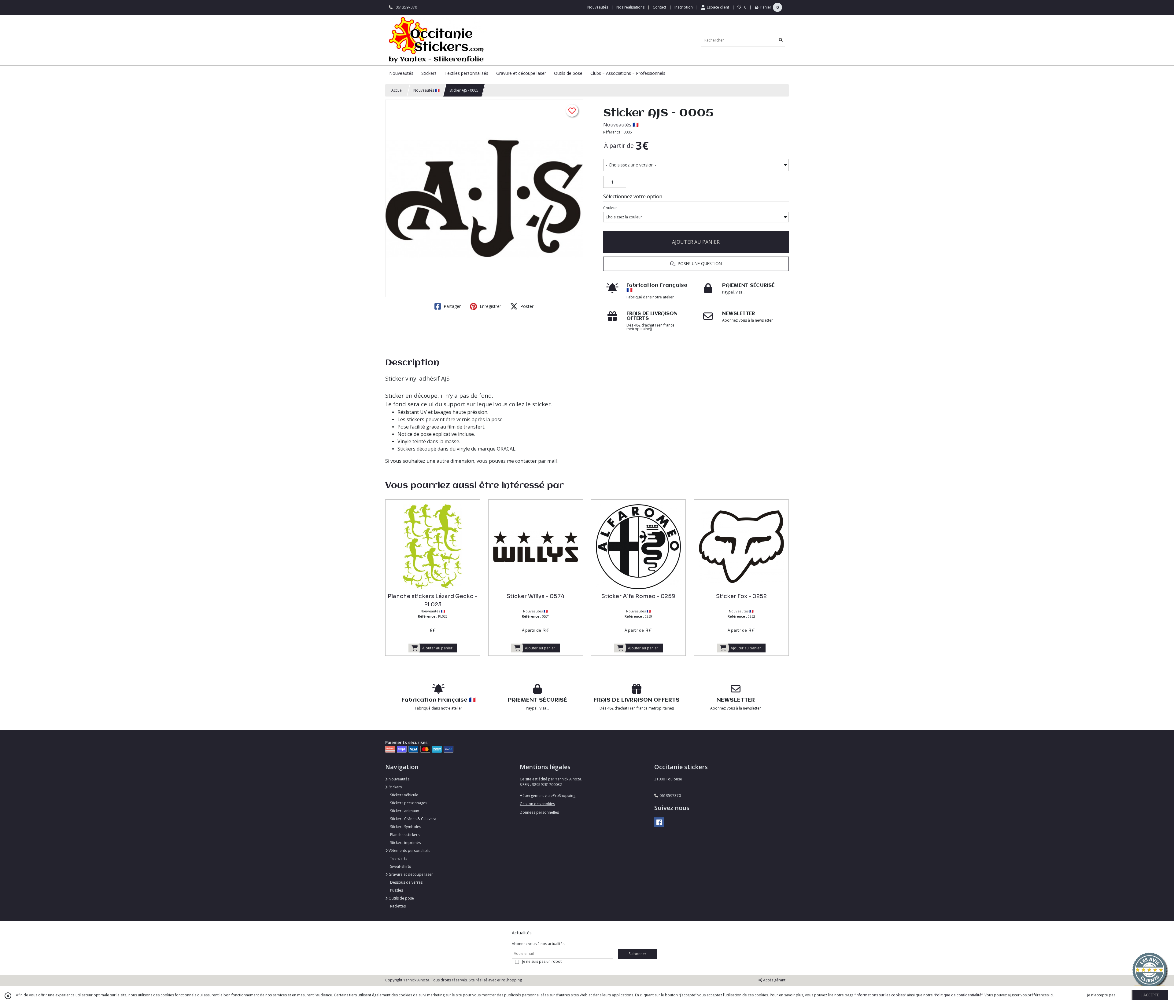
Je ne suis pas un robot (542, 961)
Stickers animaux (404, 810)
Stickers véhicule (404, 795)
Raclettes (398, 906)
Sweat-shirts (400, 866)
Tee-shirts (398, 858)
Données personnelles (539, 812)
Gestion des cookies (537, 803)
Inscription (683, 7)
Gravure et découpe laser (410, 874)
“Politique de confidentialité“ (958, 995)
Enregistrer (489, 306)
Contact (659, 7)
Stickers (395, 787)
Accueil (397, 90)
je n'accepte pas (1101, 995)
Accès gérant (773, 980)
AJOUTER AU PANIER (696, 242)
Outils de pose (401, 898)
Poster (526, 306)
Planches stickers (404, 834)
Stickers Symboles (405, 826)
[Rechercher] (781, 40)
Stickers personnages (408, 802)
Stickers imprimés (405, 842)
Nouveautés (398, 779)
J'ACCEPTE (1150, 995)
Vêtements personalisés (409, 850)
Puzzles (396, 890)
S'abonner (637, 953)
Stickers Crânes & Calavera (413, 818)
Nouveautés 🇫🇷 (426, 90)
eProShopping (509, 980)
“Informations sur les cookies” (880, 995)
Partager (451, 306)
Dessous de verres (406, 882)
